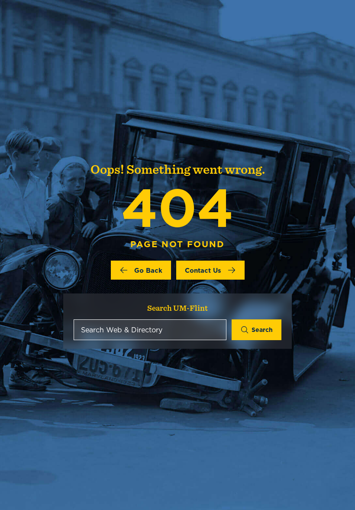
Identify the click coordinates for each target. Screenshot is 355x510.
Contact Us (203, 270)
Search (262, 329)
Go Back (148, 270)
